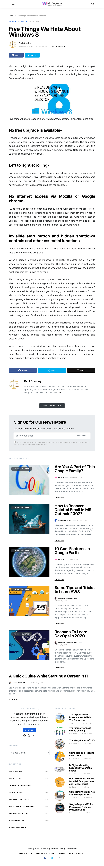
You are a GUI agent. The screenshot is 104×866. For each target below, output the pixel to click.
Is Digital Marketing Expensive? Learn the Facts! (80, 768)
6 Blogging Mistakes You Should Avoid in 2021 (82, 793)
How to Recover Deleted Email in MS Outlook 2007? (73, 509)
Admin (61, 477)
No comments (58, 46)
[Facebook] (25, 735)
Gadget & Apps (16, 793)
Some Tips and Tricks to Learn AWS (74, 589)
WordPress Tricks (18, 827)
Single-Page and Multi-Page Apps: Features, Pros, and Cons (81, 807)
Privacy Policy (77, 853)
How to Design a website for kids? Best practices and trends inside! (82, 781)
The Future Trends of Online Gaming (80, 729)
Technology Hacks (18, 21)
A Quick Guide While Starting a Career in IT (48, 676)
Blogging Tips (16, 772)
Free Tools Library (46, 853)
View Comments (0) (52, 405)
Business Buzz (16, 779)
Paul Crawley (25, 43)
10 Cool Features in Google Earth (72, 550)
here (60, 392)
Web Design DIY (16, 820)
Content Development (20, 786)
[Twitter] (29, 735)
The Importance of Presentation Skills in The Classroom (80, 717)
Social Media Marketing (21, 806)
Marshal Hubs (64, 520)
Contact (29, 730)
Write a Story (26, 853)
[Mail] (34, 735)
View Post (59, 497)
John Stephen (19, 683)
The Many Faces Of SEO (82, 740)
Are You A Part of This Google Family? (75, 468)
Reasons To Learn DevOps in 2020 (71, 633)
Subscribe (81, 436)
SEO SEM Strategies (19, 799)
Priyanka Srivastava (67, 598)
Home (11, 16)
